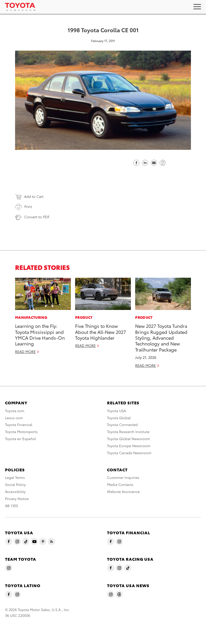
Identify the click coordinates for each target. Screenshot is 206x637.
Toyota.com (14, 410)
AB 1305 (11, 505)
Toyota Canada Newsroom (129, 452)
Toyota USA (116, 410)
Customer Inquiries (123, 477)
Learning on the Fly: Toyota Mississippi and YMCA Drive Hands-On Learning (40, 334)
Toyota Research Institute (128, 431)
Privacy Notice (17, 498)
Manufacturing (31, 317)
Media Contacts (120, 484)
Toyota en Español (20, 438)
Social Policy (15, 484)
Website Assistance (123, 491)
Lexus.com (14, 417)
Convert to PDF (36, 216)
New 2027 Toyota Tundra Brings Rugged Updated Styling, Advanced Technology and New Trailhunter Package (161, 337)
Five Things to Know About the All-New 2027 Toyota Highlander (100, 332)
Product (83, 317)
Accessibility (15, 491)
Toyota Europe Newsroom (128, 445)
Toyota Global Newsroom (128, 438)
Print (28, 206)
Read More (25, 351)
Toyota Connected (122, 424)
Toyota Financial (18, 424)
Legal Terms (15, 477)
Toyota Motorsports (21, 431)
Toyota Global (119, 417)
